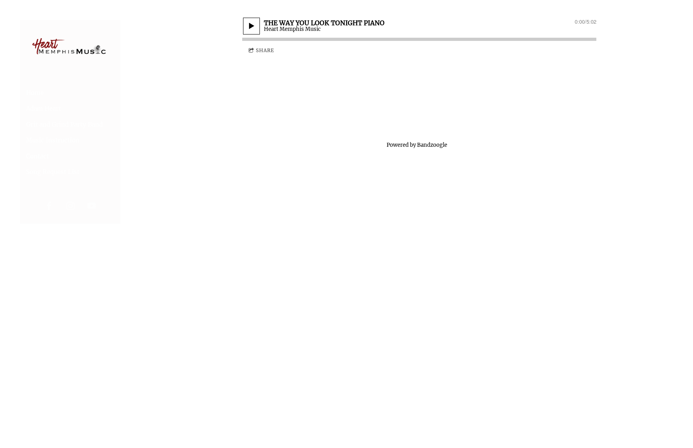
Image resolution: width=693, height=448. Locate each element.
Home (35, 93)
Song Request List (52, 172)
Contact (37, 156)
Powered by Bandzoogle (417, 145)
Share (265, 50)
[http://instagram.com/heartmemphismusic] (70, 206)
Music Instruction (52, 140)
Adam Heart (43, 108)
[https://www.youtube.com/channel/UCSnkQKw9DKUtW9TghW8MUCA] (91, 206)
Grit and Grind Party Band (64, 124)
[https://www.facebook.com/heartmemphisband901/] (49, 206)
